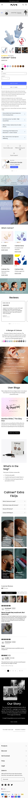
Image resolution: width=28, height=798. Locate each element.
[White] (5, 69)
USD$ (4, 789)
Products (4, 746)
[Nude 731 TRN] (18, 66)
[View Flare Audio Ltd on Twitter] (12, 785)
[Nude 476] (23, 66)
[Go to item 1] (5, 599)
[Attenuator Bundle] (5, 164)
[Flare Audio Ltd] (14, 4)
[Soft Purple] (8, 66)
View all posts (14, 432)
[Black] (2, 69)
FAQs (3, 761)
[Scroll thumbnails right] (25, 599)
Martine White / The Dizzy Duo (11, 420)
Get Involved (5, 756)
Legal (3, 766)
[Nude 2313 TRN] (13, 66)
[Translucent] (2, 66)
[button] (23, 5)
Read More (14, 721)
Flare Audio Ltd (7, 791)
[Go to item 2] (12, 599)
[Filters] (22, 593)
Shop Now (4, 250)
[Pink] (5, 66)
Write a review (9, 593)
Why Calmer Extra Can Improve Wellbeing (10, 137)
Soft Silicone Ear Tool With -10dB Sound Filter (11, 119)
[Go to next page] (22, 671)
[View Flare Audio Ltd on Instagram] (2, 785)
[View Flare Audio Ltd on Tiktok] (5, 785)
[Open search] (18, 593)
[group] (14, 1)
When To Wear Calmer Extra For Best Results (12, 125)
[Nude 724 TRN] (15, 66)
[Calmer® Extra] (4, 50)
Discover (4, 751)
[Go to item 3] (20, 599)
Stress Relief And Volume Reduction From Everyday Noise (12, 114)
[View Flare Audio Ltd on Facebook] (9, 785)
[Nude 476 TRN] (21, 66)
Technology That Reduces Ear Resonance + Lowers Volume (10, 131)
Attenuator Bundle (16, 162)
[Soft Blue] (10, 66)
